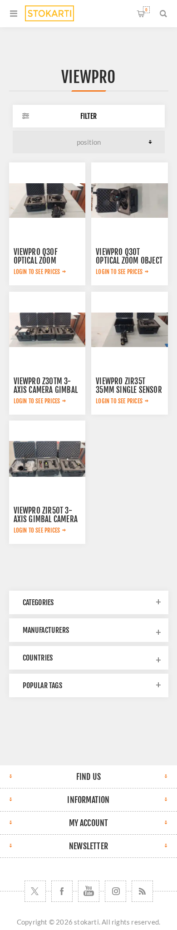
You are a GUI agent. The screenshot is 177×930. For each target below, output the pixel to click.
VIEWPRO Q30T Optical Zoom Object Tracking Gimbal (129, 260)
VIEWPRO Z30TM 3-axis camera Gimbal (46, 386)
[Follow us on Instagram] (115, 891)
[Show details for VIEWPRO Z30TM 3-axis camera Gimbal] (47, 330)
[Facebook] (62, 891)
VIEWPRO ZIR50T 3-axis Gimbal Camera (46, 515)
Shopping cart (146, 9)
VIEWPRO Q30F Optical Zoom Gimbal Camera (38, 260)
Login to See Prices (37, 271)
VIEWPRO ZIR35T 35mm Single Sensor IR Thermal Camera (129, 390)
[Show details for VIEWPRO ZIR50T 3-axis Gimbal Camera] (47, 459)
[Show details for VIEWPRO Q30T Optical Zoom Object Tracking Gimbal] (129, 200)
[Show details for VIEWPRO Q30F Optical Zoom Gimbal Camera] (47, 200)
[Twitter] (35, 891)
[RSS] (142, 891)
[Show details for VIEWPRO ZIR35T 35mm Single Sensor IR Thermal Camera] (129, 330)
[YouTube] (88, 891)
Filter (88, 116)
